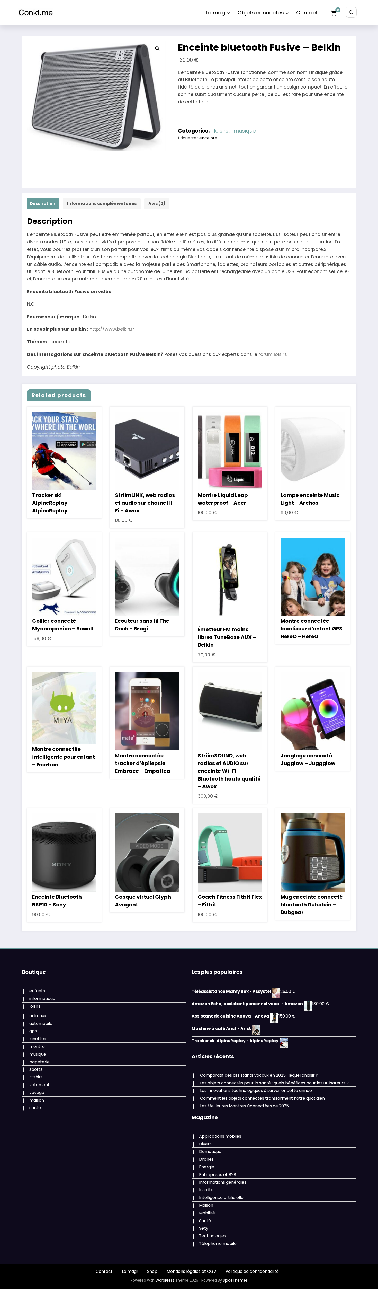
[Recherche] (351, 12)
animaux (37, 1016)
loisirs (221, 130)
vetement (39, 1085)
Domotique (210, 1151)
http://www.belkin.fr (111, 329)
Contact (307, 12)
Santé (205, 1221)
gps (33, 1031)
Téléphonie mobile (218, 1244)
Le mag (215, 12)
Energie (206, 1167)
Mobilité (207, 1213)
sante (35, 1108)
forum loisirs (272, 354)
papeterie (39, 1062)
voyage (36, 1092)
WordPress (165, 1280)
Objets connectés (261, 12)
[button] (157, 48)
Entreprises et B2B (217, 1175)
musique (244, 130)
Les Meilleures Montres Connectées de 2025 (244, 1106)
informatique (42, 999)
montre (37, 1046)
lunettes (37, 1039)
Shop (152, 1271)
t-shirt (35, 1077)
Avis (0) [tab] (156, 203)
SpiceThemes (235, 1280)
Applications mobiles (220, 1136)
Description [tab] (42, 203)
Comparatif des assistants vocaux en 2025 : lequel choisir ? (259, 1075)
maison (36, 1100)
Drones (206, 1159)
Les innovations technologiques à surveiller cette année (256, 1090)
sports (35, 1069)
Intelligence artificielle (221, 1197)
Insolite (206, 1190)
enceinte (208, 138)
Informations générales (222, 1182)
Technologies (212, 1236)
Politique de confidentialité (252, 1271)
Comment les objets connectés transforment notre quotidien (262, 1098)
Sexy (203, 1228)
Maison (206, 1205)
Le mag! (130, 1271)
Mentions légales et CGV (191, 1271)
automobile (40, 1024)
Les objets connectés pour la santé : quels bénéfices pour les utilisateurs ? (274, 1083)
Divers (205, 1144)
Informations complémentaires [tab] (102, 203)
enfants (37, 991)
